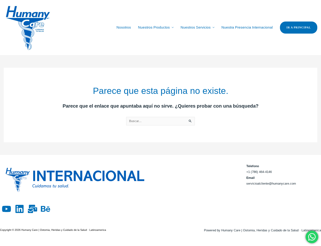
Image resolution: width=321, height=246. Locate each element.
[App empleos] (32, 208)
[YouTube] (6, 208)
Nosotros (123, 27)
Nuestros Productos (154, 27)
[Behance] (45, 208)
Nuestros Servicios (196, 27)
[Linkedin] (19, 208)
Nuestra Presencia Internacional (247, 27)
